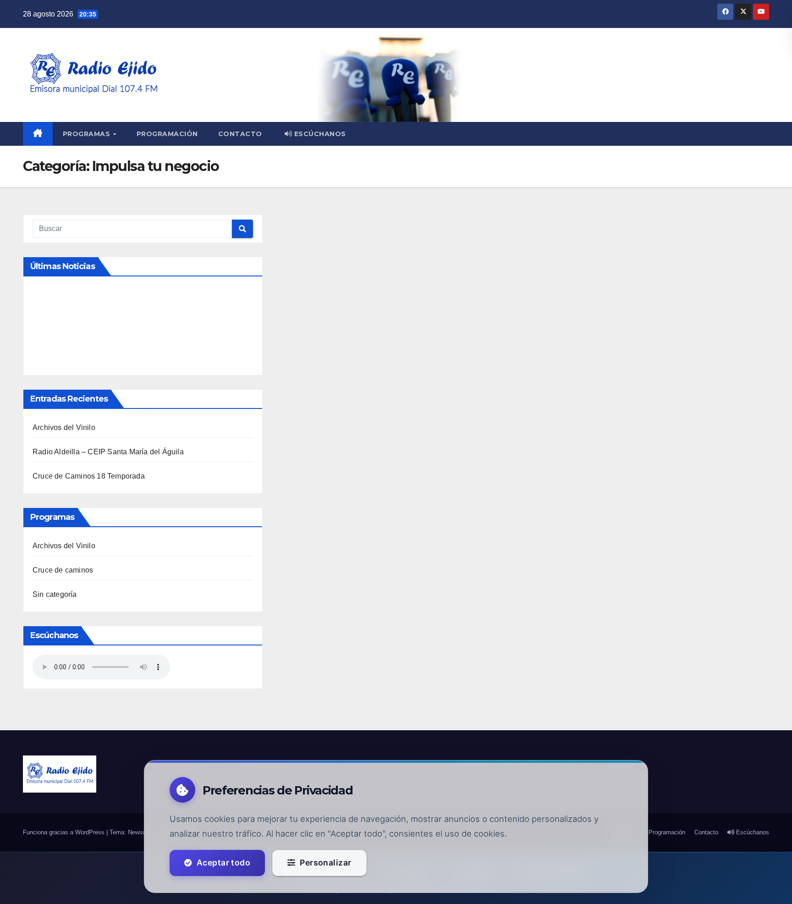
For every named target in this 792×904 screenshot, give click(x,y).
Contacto (240, 134)
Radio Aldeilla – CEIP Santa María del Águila (108, 452)
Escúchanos (319, 134)
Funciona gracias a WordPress (64, 832)
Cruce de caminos (63, 570)
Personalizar (325, 862)
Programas (87, 134)
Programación (167, 134)
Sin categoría (55, 594)
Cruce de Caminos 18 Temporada (89, 476)
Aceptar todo (223, 862)
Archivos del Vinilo (64, 427)
